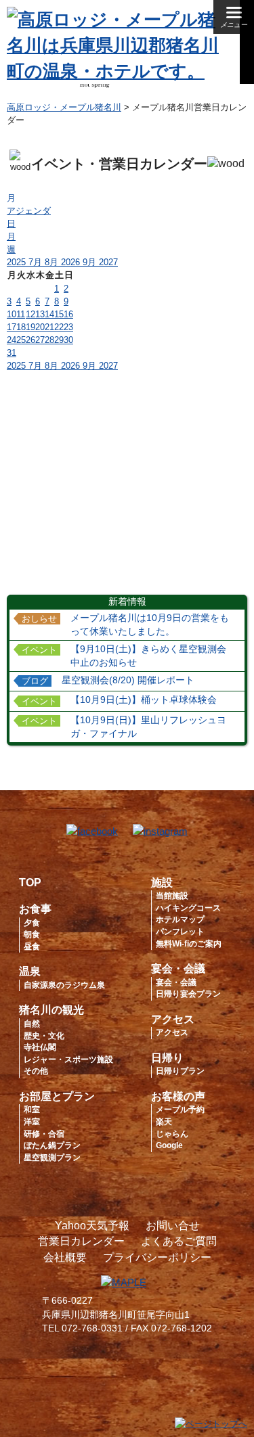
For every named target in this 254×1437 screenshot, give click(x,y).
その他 (36, 1071)
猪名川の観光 (51, 1010)
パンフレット (180, 931)
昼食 (32, 946)
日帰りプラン (180, 1071)
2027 (108, 262)
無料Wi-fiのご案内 (188, 944)
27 (40, 340)
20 (40, 327)
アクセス (172, 1019)
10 (11, 314)
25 (21, 340)
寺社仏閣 (40, 1047)
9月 (91, 262)
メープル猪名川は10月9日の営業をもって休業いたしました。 (149, 624)
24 (11, 340)
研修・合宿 (44, 1134)
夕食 (32, 923)
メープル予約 (180, 1109)
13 (40, 314)
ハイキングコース (188, 908)
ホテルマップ (180, 919)
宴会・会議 (178, 968)
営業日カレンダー (81, 1241)
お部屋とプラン (57, 1096)
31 (11, 353)
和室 (32, 1109)
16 (68, 314)
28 (49, 340)
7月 (36, 262)
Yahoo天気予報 (92, 1225)
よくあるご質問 (179, 1241)
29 (59, 340)
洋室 (32, 1121)
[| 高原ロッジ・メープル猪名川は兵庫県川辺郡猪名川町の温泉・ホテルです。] (116, 71)
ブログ (35, 681)
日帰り (167, 1058)
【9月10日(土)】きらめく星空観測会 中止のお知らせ (153, 655)
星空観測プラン (52, 1157)
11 (20, 314)
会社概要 (65, 1257)
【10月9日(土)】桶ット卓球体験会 (143, 699)
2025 (17, 262)
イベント (39, 650)
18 (21, 327)
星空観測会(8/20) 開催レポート (128, 680)
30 (68, 340)
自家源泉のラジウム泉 (64, 985)
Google (169, 1145)
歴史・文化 (44, 1036)
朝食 (32, 934)
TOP (30, 882)
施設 (162, 882)
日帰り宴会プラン (188, 994)
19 (30, 327)
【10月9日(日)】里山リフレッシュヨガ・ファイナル (148, 726)
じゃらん (172, 1134)
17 (11, 327)
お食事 (35, 909)
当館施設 (172, 895)
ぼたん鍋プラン (52, 1145)
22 (59, 327)
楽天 (164, 1121)
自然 (32, 1023)
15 (59, 314)
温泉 (30, 971)
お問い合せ (173, 1225)
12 (30, 314)
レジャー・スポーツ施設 (68, 1059)
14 (49, 314)
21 (49, 327)
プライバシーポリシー (157, 1257)
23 (68, 327)
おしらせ (39, 619)
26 (30, 340)
